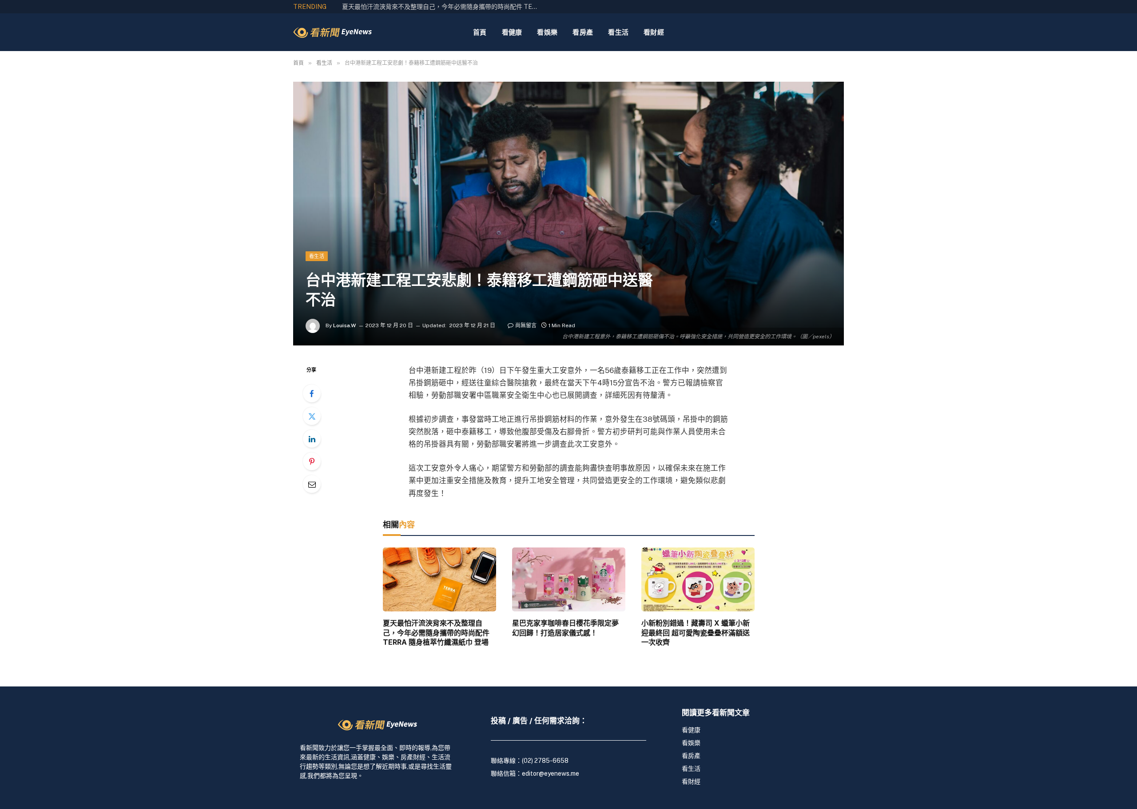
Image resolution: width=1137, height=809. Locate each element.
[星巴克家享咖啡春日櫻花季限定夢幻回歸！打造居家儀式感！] (568, 579)
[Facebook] (312, 393)
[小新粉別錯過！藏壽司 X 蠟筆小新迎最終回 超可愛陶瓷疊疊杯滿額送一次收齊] (698, 579)
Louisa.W (344, 325)
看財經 (654, 32)
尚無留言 (526, 325)
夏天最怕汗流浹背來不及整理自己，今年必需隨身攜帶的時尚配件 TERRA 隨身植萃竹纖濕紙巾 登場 (436, 633)
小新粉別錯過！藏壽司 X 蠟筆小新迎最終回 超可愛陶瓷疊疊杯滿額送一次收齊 (695, 633)
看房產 (582, 32)
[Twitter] (312, 416)
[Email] (312, 484)
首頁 (480, 32)
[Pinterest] (312, 461)
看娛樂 (547, 32)
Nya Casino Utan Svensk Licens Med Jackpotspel (412, 6)
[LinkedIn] (312, 439)
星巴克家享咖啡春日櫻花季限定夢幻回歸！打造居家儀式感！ (565, 628)
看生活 (618, 32)
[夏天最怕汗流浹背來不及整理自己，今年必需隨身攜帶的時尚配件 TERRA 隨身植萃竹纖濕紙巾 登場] (439, 579)
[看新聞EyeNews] (332, 32)
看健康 (512, 32)
